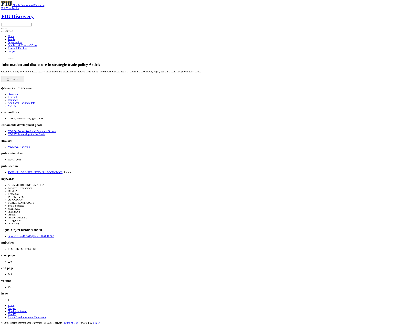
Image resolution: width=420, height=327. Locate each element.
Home (11, 36)
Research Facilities (17, 48)
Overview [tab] (13, 94)
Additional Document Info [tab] (21, 102)
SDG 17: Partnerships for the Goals (26, 134)
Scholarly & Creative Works (22, 45)
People (11, 39)
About (11, 305)
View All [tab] (12, 105)
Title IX (12, 314)
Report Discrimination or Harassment (27, 317)
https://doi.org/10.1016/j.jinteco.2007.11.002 (31, 236)
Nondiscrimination (17, 311)
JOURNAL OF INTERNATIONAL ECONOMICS (35, 172)
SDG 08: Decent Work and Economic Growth (32, 131)
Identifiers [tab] (13, 100)
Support (12, 51)
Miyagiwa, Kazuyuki (19, 147)
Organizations (15, 42)
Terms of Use (71, 322)
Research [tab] (12, 97)
